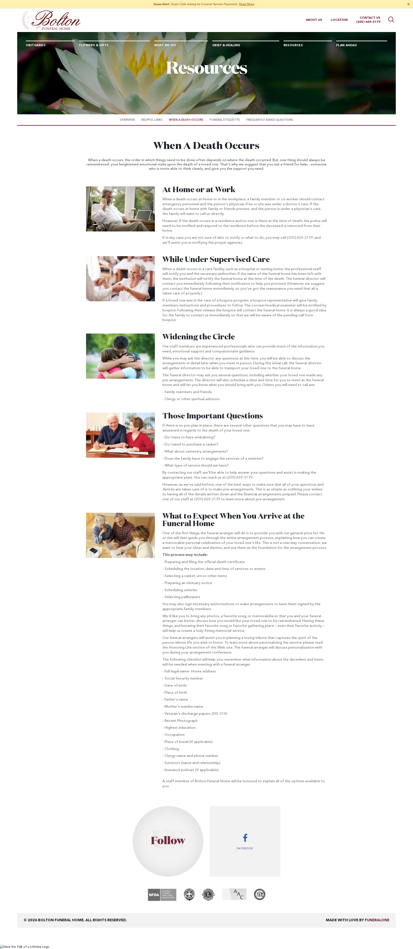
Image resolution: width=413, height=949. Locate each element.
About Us (314, 19)
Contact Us (370, 17)
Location (339, 19)
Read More (246, 4)
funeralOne (377, 920)
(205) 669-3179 (368, 21)
